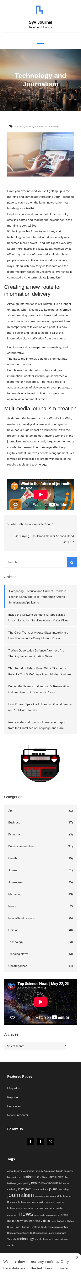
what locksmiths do (44, 1239)
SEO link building (38, 1233)
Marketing (14, 894)
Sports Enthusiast (57, 1233)
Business (19, 126)
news (26, 1213)
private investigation (58, 1227)
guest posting (23, 1183)
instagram (25, 1189)
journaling (64, 1189)
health (35, 1183)
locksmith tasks (15, 1208)
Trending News (18, 954)
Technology (53, 126)
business (29, 1177)
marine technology (46, 1208)
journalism (20, 1195)
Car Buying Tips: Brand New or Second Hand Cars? (44, 539)
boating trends (14, 1177)
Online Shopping (22, 1227)
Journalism (40, 126)
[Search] (72, 562)
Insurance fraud (40, 1189)
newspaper (24, 1220)
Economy (14, 834)
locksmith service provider (31, 1202)
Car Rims (42, 1177)
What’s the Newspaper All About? (32, 524)
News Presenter (17, 1115)
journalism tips (42, 1196)
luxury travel (30, 1208)
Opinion (13, 930)
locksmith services (55, 1202)
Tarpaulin (11, 1239)
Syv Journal (40, 22)
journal (53, 1189)
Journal (29, 126)
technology (25, 1239)
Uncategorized (17, 965)
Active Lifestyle (14, 1171)
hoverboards (49, 1183)
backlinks (69, 1171)
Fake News (55, 1177)
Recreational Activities (18, 1233)
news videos (41, 1220)
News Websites (58, 1221)
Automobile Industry (33, 1171)
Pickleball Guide (39, 1227)
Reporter (13, 1097)
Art (10, 810)
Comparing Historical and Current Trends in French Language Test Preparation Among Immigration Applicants (37, 596)
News (12, 906)
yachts (10, 1245)
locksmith (54, 1196)
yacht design (61, 1239)
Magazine (13, 1088)
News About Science (21, 918)
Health (12, 858)
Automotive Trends (53, 1171)
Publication (14, 1106)
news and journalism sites (47, 1215)
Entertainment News (21, 846)
